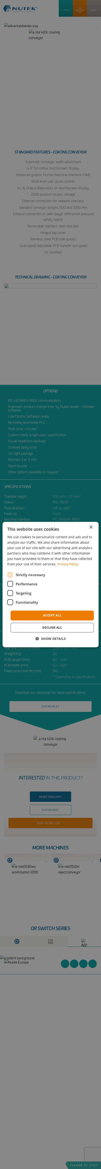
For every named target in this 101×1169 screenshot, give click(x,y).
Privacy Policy (67, 564)
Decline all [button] (52, 627)
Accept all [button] (52, 615)
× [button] (91, 527)
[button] (50, 638)
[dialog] (51, 584)
